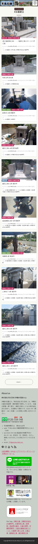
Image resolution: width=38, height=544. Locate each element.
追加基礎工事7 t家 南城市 (11, 221)
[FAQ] (13, 451)
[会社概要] (5, 451)
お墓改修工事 (19, 524)
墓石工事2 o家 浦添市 (9, 184)
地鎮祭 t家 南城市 (8, 256)
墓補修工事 (13, 533)
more (18, 382)
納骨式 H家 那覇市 (8, 113)
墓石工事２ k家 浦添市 (10, 366)
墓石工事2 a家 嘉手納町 (10, 148)
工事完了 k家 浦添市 (9, 291)
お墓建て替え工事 (17, 531)
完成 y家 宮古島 (7, 77)
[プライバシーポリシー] (25, 451)
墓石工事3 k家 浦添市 (9, 329)
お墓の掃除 (24, 526)
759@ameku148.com (16, 442)
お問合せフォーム (8, 454)
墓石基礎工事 (23, 533)
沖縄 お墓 (17, 521)
